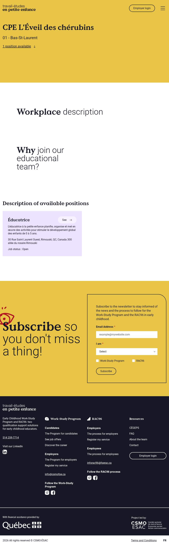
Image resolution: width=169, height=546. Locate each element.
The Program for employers (61, 459)
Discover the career (56, 445)
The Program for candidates (61, 433)
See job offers (53, 439)
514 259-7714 (11, 437)
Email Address (104, 326)
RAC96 (140, 360)
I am (98, 343)
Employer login (142, 8)
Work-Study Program (112, 360)
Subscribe (106, 371)
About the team (138, 439)
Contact (133, 445)
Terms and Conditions (144, 540)
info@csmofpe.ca (55, 474)
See (69, 219)
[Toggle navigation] (163, 8)
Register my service (56, 465)
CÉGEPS (134, 427)
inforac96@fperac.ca (99, 462)
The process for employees (102, 454)
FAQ (131, 433)
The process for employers (102, 433)
